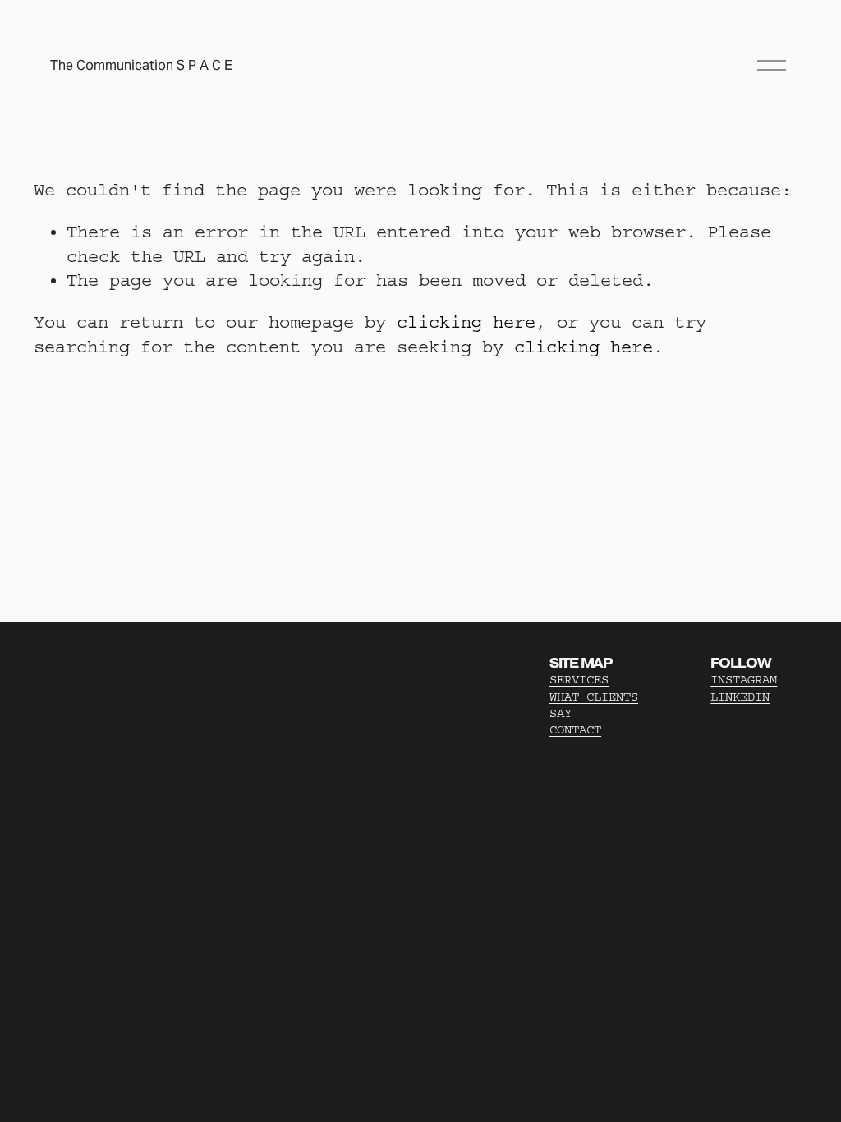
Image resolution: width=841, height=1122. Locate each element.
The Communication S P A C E (141, 65)
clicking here (466, 322)
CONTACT (575, 730)
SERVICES (579, 680)
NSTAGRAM (747, 680)
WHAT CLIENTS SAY (593, 705)
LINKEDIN (740, 697)
